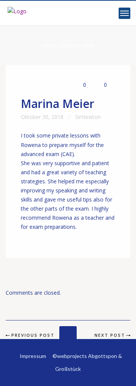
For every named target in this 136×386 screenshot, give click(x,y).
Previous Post (32, 335)
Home (49, 45)
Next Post (109, 335)
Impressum (33, 356)
